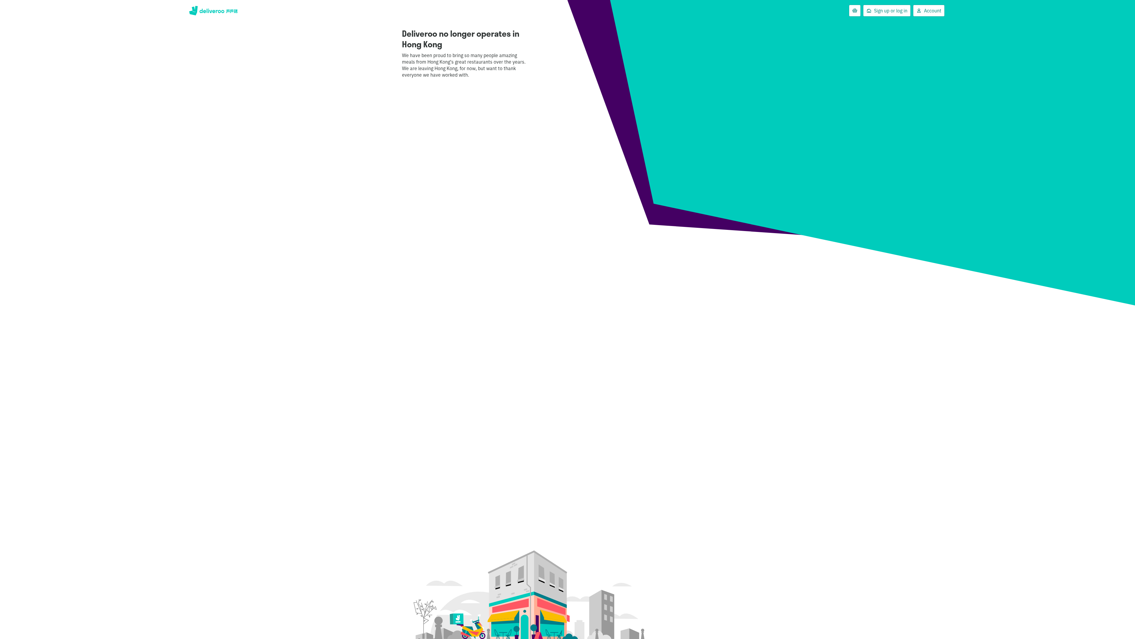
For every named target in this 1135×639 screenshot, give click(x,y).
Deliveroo (213, 10)
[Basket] (855, 11)
